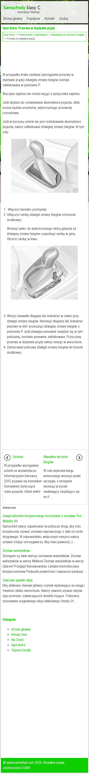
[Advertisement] (44, 56)
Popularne (33, 19)
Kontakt (49, 19)
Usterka (18, 457)
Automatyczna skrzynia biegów (67, 34)
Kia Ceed (17, 640)
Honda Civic (19, 635)
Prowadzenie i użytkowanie (33, 34)
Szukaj (63, 19)
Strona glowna (12, 19)
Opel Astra (8, 34)
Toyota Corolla (21, 650)
